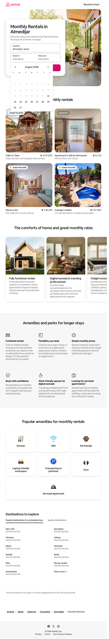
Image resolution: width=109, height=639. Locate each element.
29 (48, 102)
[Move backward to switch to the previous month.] (15, 67)
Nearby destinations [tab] (57, 520)
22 (48, 96)
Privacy (38, 634)
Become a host (91, 4)
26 (32, 102)
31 (21, 107)
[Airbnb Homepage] (13, 4)
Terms (47, 634)
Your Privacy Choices (62, 634)
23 (15, 102)
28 (43, 102)
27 (37, 102)
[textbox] (23, 59)
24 (20, 102)
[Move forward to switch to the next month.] (48, 67)
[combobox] (35, 49)
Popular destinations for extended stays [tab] (24, 520)
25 (26, 102)
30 (15, 107)
